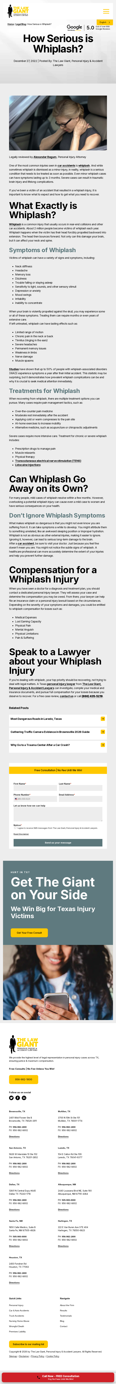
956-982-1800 (23, 1079)
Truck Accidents (16, 1316)
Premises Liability (17, 1331)
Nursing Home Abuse (19, 1321)
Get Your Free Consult (29, 932)
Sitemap (13, 1356)
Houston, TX (15, 1257)
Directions (14, 1136)
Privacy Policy (37, 1356)
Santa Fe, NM (16, 1221)
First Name (20, 783)
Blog (62, 1321)
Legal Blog (21, 24)
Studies (14, 369)
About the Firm (67, 1305)
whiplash (84, 165)
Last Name (65, 783)
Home (11, 24)
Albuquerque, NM (67, 1184)
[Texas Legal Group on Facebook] (17, 1098)
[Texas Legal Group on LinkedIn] (24, 1098)
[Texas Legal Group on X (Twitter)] (11, 1098)
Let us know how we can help (29, 805)
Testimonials (66, 1316)
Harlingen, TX (65, 1221)
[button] (28, 1344)
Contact (63, 1326)
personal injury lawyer (61, 684)
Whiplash (15, 224)
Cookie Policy (52, 1356)
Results (63, 1310)
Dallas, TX (14, 1184)
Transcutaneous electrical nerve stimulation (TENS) (48, 460)
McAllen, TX (64, 1111)
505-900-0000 (69, 1200)
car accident (26, 543)
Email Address (67, 794)
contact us (66, 696)
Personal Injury (16, 1305)
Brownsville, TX (17, 1111)
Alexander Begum (45, 157)
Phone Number (22, 794)
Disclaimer (24, 1356)
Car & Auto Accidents (19, 1310)
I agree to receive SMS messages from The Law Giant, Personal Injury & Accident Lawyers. (57, 828)
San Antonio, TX (17, 1148)
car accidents (66, 165)
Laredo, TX (63, 1148)
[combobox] (17, 799)
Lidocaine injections (27, 464)
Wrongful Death (16, 1326)
